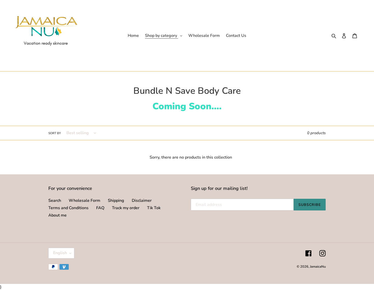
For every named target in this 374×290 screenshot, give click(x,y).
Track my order (125, 208)
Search (54, 200)
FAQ (100, 208)
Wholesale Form (84, 200)
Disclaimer (142, 200)
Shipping (116, 200)
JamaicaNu (318, 266)
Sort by (54, 133)
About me (57, 215)
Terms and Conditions (68, 208)
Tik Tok (154, 208)
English (60, 253)
